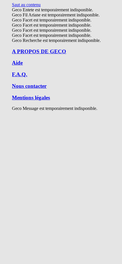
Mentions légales (31, 98)
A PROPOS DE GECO (39, 51)
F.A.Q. (19, 74)
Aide (17, 63)
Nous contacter (29, 86)
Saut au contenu (26, 4)
